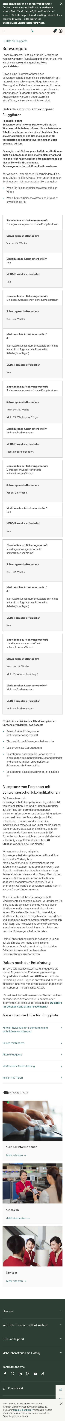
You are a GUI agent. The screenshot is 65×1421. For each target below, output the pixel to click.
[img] (61, 4)
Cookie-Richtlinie (22, 1409)
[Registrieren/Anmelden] (60, 31)
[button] (16, 1155)
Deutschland (15, 1388)
